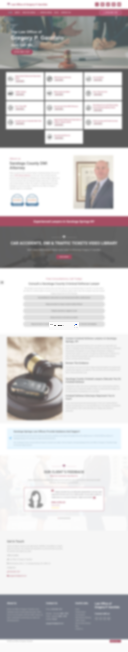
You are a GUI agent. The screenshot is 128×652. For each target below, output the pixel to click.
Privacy (74, 329)
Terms (77, 329)
